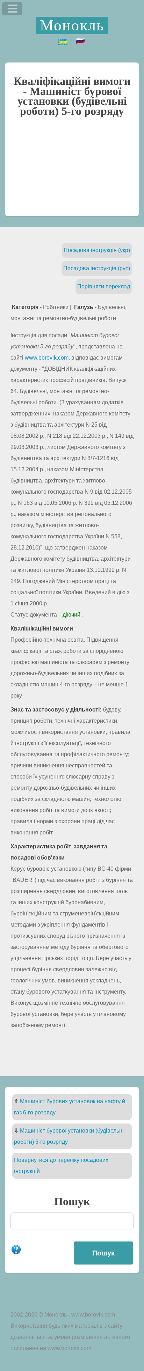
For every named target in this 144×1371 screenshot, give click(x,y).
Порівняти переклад (103, 286)
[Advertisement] (72, 169)
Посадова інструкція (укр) (97, 250)
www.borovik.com (47, 358)
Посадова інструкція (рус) (96, 268)
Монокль (72, 25)
